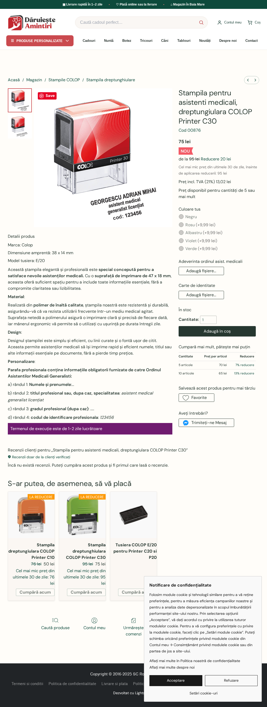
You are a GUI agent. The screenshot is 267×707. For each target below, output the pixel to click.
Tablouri (184, 41)
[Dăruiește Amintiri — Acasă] (33, 22)
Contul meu (94, 627)
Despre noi (228, 41)
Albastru (203, 232)
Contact (251, 41)
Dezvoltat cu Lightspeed (133, 693)
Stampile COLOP (64, 80)
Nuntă (108, 41)
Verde (201, 248)
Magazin (34, 80)
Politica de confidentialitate (72, 684)
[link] (203, 691)
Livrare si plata (114, 684)
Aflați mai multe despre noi (172, 667)
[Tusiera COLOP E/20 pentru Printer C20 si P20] (133, 515)
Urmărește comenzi (133, 631)
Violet (201, 241)
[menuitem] (248, 80)
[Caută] (201, 22)
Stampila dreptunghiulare (110, 80)
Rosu (200, 225)
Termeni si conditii (27, 684)
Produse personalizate (37, 41)
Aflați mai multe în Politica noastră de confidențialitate (194, 660)
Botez (126, 41)
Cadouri (89, 41)
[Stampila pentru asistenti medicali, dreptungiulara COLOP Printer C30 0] (20, 100)
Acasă (14, 80)
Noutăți (205, 41)
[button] (201, 271)
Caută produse (55, 627)
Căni (164, 41)
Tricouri (146, 41)
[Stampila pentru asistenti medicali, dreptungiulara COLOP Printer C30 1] (20, 126)
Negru (191, 216)
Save (50, 95)
